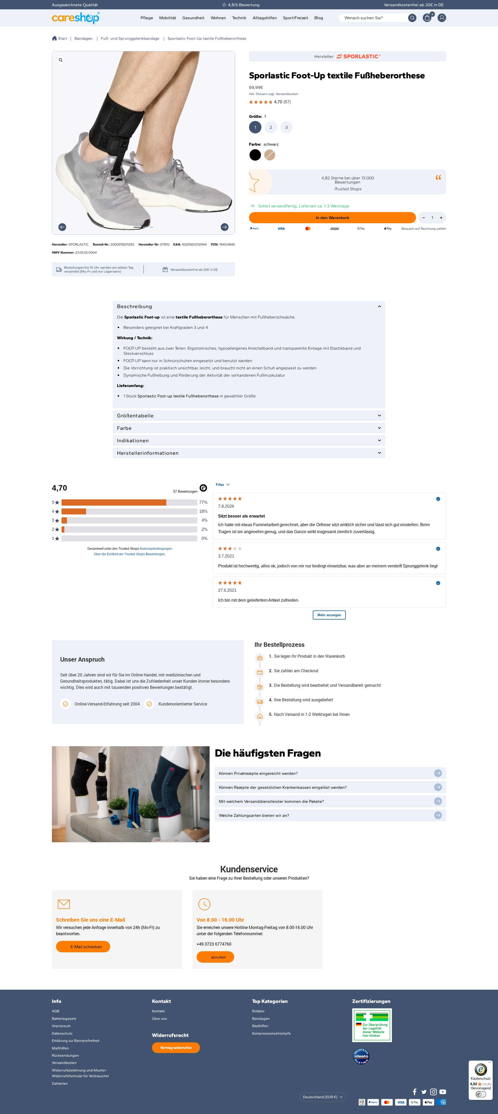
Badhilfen (260, 1026)
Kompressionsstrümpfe (271, 1033)
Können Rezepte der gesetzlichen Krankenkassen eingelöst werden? (283, 787)
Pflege (147, 17)
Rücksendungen (65, 1055)
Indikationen (133, 440)
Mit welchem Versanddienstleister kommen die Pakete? (271, 801)
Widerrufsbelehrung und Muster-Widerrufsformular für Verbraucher (80, 1073)
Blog (318, 17)
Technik (239, 17)
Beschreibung (134, 306)
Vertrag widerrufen (176, 1047)
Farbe (124, 428)
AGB (55, 1011)
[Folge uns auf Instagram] (433, 1092)
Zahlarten (60, 1083)
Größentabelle (135, 415)
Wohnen (218, 17)
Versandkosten (64, 1063)
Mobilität (167, 17)
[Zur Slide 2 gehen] (145, 227)
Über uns (159, 1018)
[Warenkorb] (427, 17)
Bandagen (83, 38)
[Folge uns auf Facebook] (414, 1092)
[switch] (481, 1094)
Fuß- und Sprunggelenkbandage (130, 38)
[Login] (442, 17)
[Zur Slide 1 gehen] (137, 227)
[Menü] (490, 1064)
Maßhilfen (60, 1048)
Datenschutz (62, 1033)
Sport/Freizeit (295, 17)
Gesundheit (193, 17)
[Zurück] (62, 227)
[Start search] (412, 17)
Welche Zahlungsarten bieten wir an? (254, 815)
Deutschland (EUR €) (320, 1097)
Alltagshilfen (265, 17)
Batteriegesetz (64, 1018)
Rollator (258, 1011)
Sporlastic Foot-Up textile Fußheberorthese (207, 38)
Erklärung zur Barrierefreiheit (75, 1040)
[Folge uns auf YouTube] (442, 1092)
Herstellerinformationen (148, 453)
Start (62, 38)
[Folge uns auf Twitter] (424, 1092)
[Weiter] (225, 227)
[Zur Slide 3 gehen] (151, 227)
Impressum (61, 1026)
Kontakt (158, 1011)
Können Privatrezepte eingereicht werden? (258, 773)
